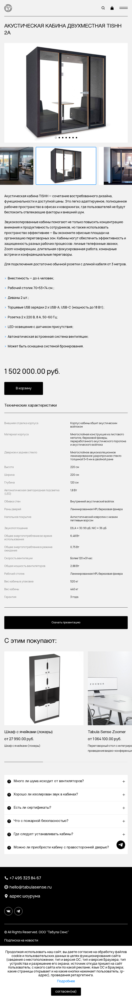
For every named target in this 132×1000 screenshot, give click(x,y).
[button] (66, 781)
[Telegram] (121, 848)
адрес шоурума (24, 896)
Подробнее (66, 981)
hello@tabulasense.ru (30, 887)
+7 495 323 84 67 (25, 878)
